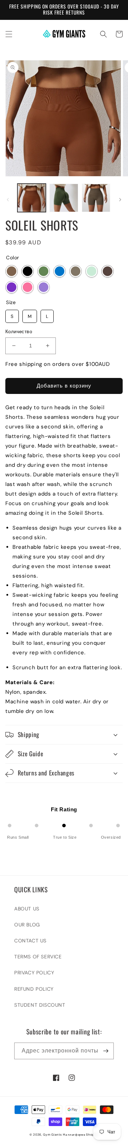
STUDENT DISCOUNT (39, 1005)
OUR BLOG (27, 924)
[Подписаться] (105, 1051)
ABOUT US (26, 908)
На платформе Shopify (80, 1135)
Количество (18, 332)
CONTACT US (30, 940)
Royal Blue (59, 271)
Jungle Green (43, 271)
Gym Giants (52, 1135)
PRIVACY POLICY (34, 972)
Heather (43, 287)
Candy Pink (27, 287)
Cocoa (11, 271)
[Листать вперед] (120, 199)
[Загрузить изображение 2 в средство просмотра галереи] (63, 198)
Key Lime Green (91, 271)
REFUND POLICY (34, 989)
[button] (9, 34)
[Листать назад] (8, 199)
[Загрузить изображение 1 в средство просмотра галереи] (31, 198)
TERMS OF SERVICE (38, 956)
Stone (75, 271)
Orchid (11, 287)
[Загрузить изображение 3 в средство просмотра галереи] (96, 198)
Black (27, 271)
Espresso (107, 271)
